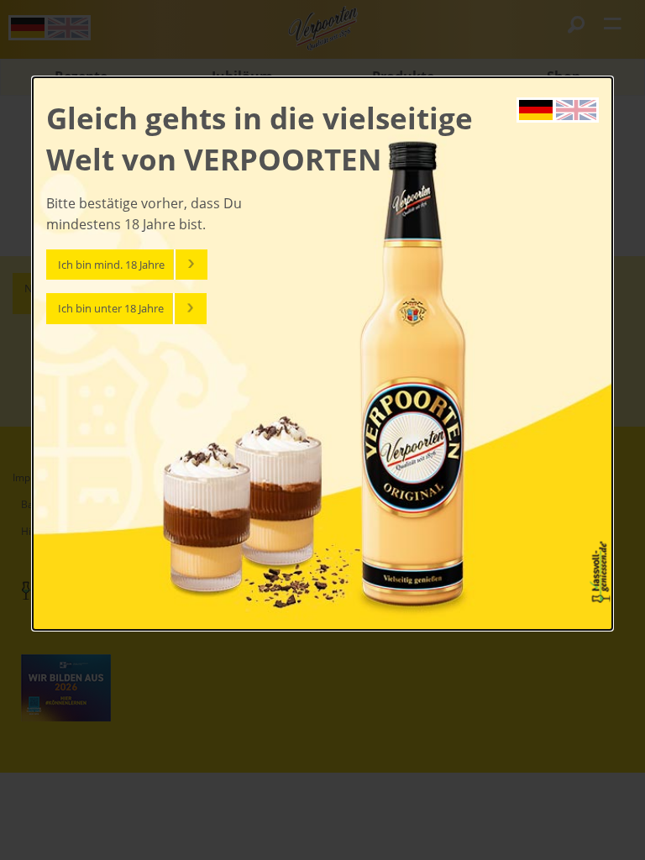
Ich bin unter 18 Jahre (111, 308)
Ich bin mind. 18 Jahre (111, 264)
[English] (576, 108)
